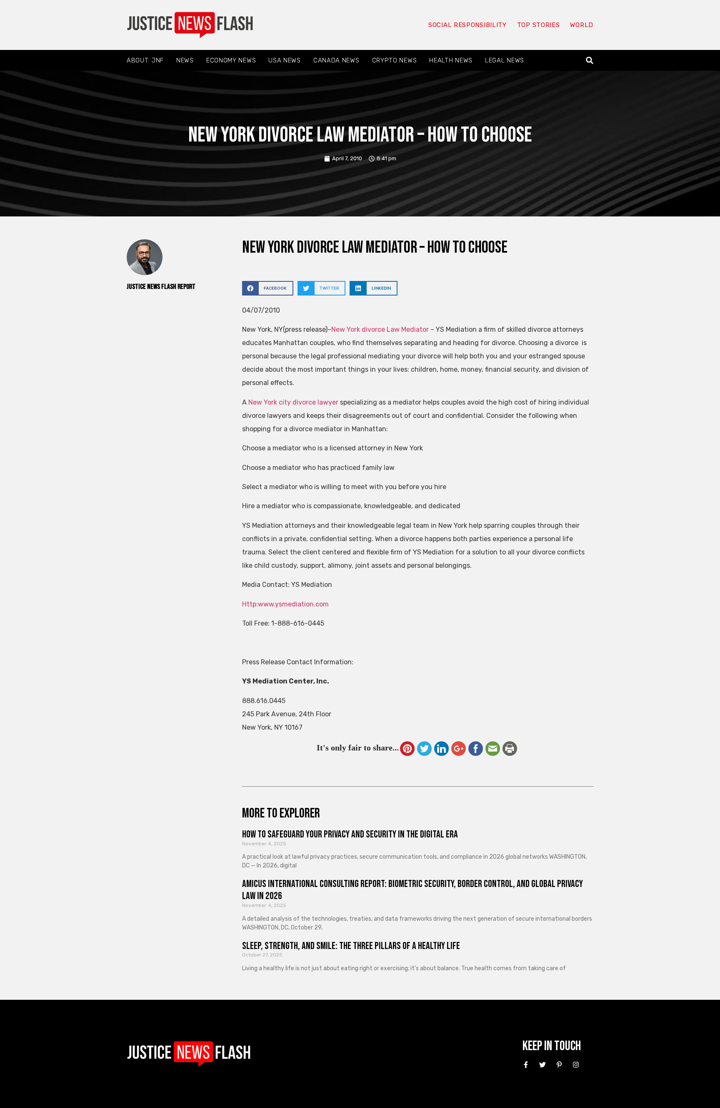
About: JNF (145, 60)
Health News (450, 60)
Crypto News (394, 60)
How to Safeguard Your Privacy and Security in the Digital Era (350, 834)
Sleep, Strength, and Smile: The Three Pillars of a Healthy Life (351, 946)
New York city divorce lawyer (293, 402)
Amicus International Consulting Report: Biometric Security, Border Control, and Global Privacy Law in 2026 (412, 890)
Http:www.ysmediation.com (285, 604)
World (581, 25)
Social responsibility (467, 25)
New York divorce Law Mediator (380, 329)
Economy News (231, 60)
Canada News (336, 60)
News (185, 60)
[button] (589, 60)
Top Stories (538, 25)
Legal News (504, 60)
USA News (284, 60)
